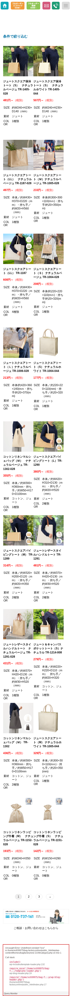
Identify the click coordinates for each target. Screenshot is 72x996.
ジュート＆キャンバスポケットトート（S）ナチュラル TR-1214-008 (48, 648)
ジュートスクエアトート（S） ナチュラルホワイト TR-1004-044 (47, 366)
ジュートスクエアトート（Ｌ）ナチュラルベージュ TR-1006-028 (17, 366)
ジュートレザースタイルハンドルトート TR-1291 (47, 554)
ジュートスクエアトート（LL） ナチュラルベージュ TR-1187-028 (17, 179)
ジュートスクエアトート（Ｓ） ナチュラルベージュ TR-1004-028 (47, 273)
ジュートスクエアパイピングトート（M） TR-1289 (18, 554)
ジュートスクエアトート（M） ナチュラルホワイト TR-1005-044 (47, 742)
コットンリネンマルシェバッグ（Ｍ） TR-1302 (17, 742)
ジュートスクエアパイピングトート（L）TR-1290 (47, 460)
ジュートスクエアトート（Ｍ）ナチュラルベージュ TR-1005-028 (47, 179)
